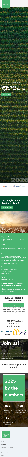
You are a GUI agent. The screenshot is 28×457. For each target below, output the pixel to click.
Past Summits (4, 450)
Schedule (3, 444)
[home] (5, 4)
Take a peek (8, 364)
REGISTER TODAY (7, 207)
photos (10, 283)
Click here (4, 239)
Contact (3, 456)
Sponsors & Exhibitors (7, 447)
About (3, 441)
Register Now (6, 94)
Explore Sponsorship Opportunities (13, 305)
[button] (25, 3)
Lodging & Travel (5, 453)
